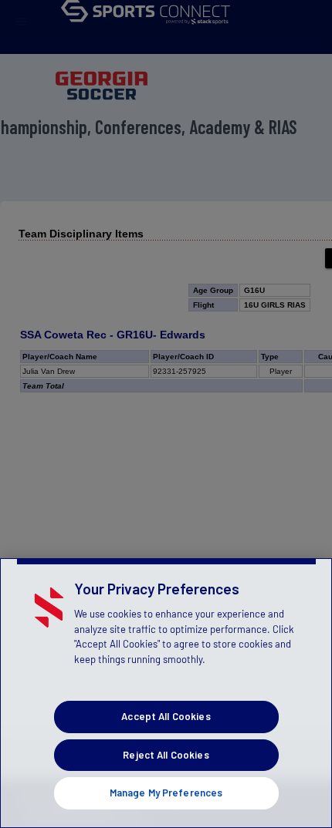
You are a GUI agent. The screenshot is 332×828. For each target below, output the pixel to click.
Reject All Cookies (165, 755)
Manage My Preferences (166, 792)
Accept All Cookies (165, 716)
